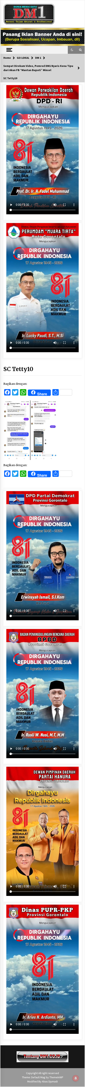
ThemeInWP (56, 1077)
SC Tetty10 (18, 369)
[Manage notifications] (76, 1078)
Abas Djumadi (50, 1081)
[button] (72, 50)
